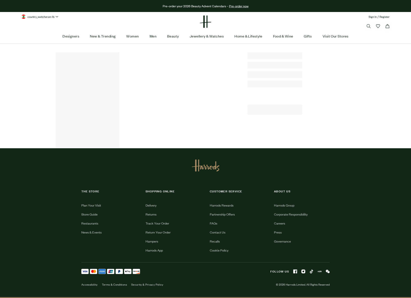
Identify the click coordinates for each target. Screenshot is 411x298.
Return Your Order (158, 232)
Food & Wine (283, 36)
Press (278, 232)
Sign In (373, 17)
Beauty (173, 36)
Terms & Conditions (114, 284)
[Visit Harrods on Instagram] (303, 271)
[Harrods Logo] (205, 165)
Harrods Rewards (222, 205)
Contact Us (217, 232)
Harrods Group (284, 205)
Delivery (151, 205)
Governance (282, 241)
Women (132, 36)
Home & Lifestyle (248, 36)
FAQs (213, 223)
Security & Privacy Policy (147, 284)
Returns (151, 214)
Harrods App (154, 250)
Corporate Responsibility (291, 214)
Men (153, 36)
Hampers (152, 241)
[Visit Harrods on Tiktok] (311, 271)
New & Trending (103, 36)
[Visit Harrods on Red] (320, 271)
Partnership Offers (222, 214)
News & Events (91, 232)
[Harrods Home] (205, 21)
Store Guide (89, 214)
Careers (279, 223)
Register (385, 17)
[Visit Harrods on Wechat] (328, 271)
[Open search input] (368, 26)
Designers (71, 36)
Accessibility (89, 284)
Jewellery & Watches (207, 36)
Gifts (308, 36)
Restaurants (89, 223)
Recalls (215, 241)
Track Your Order (157, 223)
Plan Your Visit (91, 205)
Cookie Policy (219, 250)
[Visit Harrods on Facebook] (295, 271)
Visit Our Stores (335, 36)
